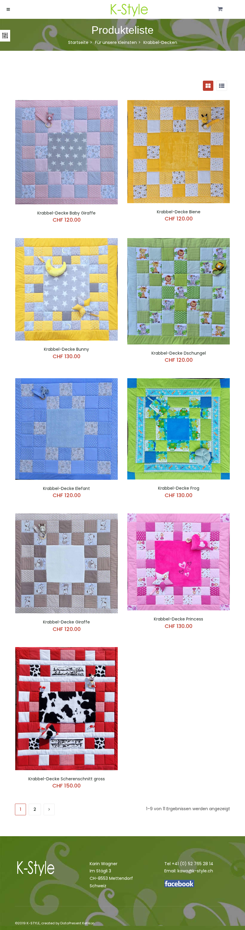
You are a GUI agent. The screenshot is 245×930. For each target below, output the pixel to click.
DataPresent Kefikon (77, 923)
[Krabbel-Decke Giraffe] (66, 517)
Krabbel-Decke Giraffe (66, 622)
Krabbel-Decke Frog (178, 488)
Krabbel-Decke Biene (178, 212)
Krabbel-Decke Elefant (66, 488)
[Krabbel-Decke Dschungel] (178, 242)
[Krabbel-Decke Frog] (178, 382)
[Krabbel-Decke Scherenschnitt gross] (66, 651)
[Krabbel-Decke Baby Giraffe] (66, 104)
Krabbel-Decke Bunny (66, 349)
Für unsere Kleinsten (116, 42)
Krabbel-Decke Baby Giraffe (66, 213)
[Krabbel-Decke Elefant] (66, 382)
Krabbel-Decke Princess (178, 619)
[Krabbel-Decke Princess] (178, 517)
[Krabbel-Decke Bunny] (66, 242)
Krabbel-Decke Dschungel (178, 353)
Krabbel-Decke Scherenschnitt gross (66, 779)
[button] (220, 9)
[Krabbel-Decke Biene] (178, 104)
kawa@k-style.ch (195, 871)
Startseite (78, 42)
